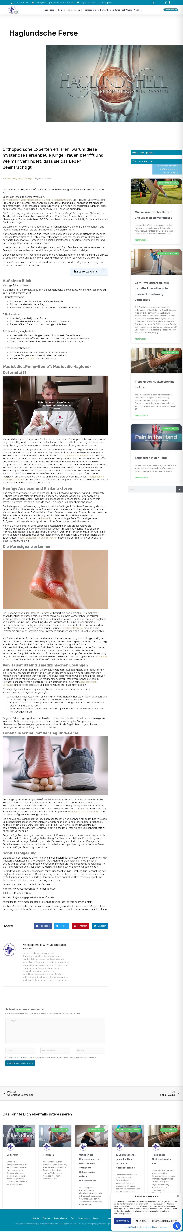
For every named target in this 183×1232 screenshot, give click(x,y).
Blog (15, 178)
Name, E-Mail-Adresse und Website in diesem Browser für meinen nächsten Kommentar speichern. (52, 1058)
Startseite (7, 178)
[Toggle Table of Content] (102, 271)
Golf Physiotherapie (169, 169)
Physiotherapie (69, 1224)
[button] (177, 1196)
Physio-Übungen (26, 178)
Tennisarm (48, 1155)
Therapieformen (91, 10)
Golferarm (12, 1155)
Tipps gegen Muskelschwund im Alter (162, 1159)
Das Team (49, 10)
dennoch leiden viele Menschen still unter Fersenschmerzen (37, 199)
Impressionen (73, 10)
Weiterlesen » (141, 240)
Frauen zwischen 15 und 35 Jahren (37, 537)
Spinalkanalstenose (72, 628)
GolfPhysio (127, 10)
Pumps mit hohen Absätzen (83, 811)
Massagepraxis (37, 1224)
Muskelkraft (47, 518)
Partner (96, 1218)
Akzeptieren (122, 1221)
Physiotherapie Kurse (110, 10)
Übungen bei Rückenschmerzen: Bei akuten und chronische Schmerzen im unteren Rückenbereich (89, 1168)
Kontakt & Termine (60, 1218)
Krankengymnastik (53, 1224)
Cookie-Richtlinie (132, 1227)
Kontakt (61, 10)
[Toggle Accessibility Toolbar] (177, 1226)
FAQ (72, 1218)
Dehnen (31, 358)
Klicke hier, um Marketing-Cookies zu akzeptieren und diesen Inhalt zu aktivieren (55, 405)
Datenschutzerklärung (148, 1227)
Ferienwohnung (83, 1218)
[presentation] (166, 2)
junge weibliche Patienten (76, 455)
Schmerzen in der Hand (151, 457)
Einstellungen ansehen (165, 1221)
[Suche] (179, 489)
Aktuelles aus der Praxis (167, 166)
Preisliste (137, 10)
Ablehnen (141, 1221)
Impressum (163, 1227)
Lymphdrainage (103, 1224)
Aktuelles (46, 1218)
